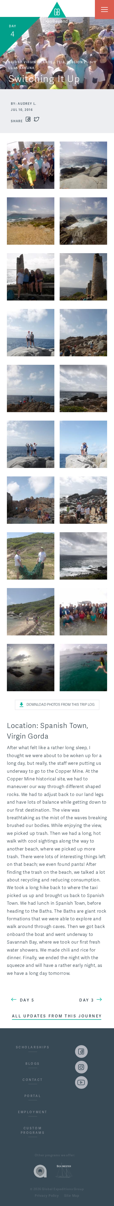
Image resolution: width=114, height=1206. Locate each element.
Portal (32, 1096)
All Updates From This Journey (57, 1016)
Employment (32, 1112)
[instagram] (81, 1067)
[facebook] (81, 1051)
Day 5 (27, 1000)
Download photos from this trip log (61, 705)
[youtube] (81, 1082)
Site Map (71, 1196)
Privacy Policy (47, 1196)
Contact (33, 1080)
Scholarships (33, 1047)
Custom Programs (33, 1130)
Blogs (32, 1064)
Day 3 (86, 1000)
